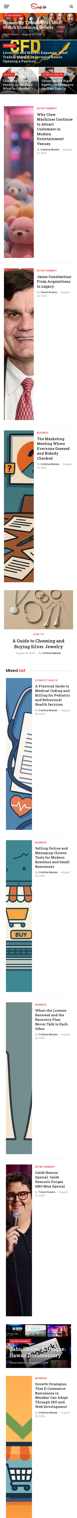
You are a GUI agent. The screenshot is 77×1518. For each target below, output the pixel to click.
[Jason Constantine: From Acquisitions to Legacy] (19, 344)
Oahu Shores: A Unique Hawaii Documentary (36, 1352)
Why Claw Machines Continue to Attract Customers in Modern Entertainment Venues (55, 129)
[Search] (71, 6)
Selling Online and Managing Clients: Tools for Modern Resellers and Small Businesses (52, 857)
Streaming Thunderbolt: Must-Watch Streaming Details (33, 25)
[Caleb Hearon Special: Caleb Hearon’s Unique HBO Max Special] (19, 1240)
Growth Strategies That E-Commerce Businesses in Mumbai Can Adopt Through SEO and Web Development (51, 1395)
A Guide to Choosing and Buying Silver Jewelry (38, 644)
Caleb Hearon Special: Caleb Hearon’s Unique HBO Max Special (50, 1179)
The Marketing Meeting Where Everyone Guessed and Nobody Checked (53, 448)
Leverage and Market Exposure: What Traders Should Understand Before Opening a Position (35, 57)
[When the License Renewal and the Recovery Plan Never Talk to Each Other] (19, 1078)
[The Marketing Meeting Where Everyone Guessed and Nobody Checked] (19, 506)
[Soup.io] (38, 6)
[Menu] (6, 6)
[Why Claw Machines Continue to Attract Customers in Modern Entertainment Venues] (19, 182)
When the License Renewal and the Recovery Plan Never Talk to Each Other (51, 1019)
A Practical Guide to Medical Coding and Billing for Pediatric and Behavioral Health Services (52, 695)
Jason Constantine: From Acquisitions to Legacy (54, 281)
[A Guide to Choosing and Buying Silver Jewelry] (38, 609)
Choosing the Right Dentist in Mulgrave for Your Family (57, 84)
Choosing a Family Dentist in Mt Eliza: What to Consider (18, 84)
